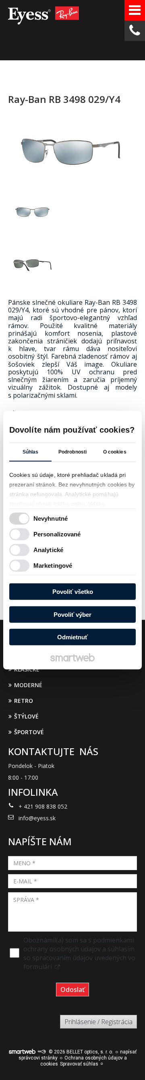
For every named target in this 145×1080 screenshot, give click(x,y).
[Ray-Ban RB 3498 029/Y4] (72, 150)
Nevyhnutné (50, 518)
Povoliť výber (72, 614)
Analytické (48, 549)
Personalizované (57, 533)
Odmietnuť (72, 637)
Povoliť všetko (72, 591)
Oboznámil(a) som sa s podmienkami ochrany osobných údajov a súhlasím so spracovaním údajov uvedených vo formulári (79, 953)
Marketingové (52, 565)
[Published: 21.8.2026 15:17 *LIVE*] (41, 1052)
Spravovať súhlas (79, 1064)
